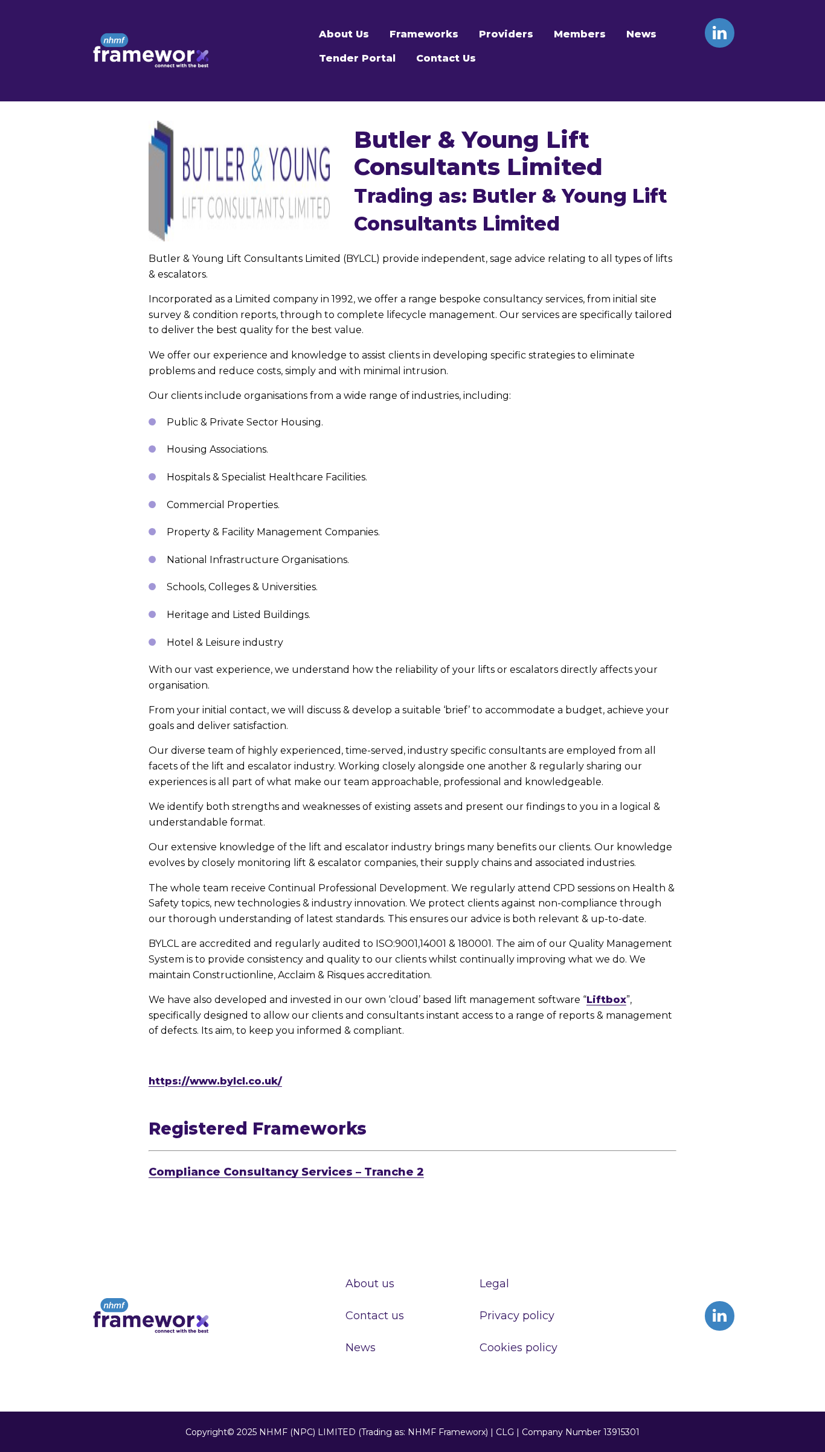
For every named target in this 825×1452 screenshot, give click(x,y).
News (641, 34)
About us (369, 1283)
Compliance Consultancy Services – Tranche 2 (286, 1172)
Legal (494, 1283)
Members (580, 34)
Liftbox (606, 999)
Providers (506, 34)
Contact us (374, 1315)
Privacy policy (517, 1315)
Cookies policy (518, 1347)
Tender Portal (357, 58)
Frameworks (424, 34)
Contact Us (446, 58)
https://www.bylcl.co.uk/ (215, 1081)
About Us (344, 34)
